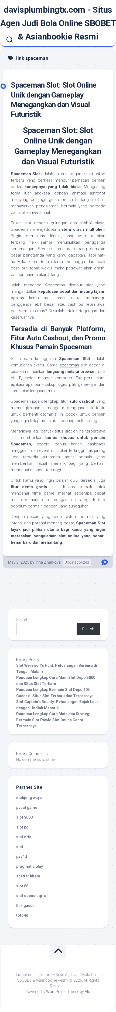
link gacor (25, 905)
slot (19, 847)
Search (22, 620)
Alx (87, 991)
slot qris (23, 837)
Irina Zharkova (48, 562)
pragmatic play (29, 866)
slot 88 (22, 886)
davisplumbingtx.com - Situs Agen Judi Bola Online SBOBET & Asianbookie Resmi (58, 23)
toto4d (22, 915)
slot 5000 (24, 817)
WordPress (56, 991)
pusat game (26, 807)
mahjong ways (29, 797)
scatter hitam (28, 876)
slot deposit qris (31, 896)
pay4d (21, 856)
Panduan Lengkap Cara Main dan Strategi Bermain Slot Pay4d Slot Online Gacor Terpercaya (53, 720)
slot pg (22, 827)
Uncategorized (76, 562)
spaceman (69, 365)
